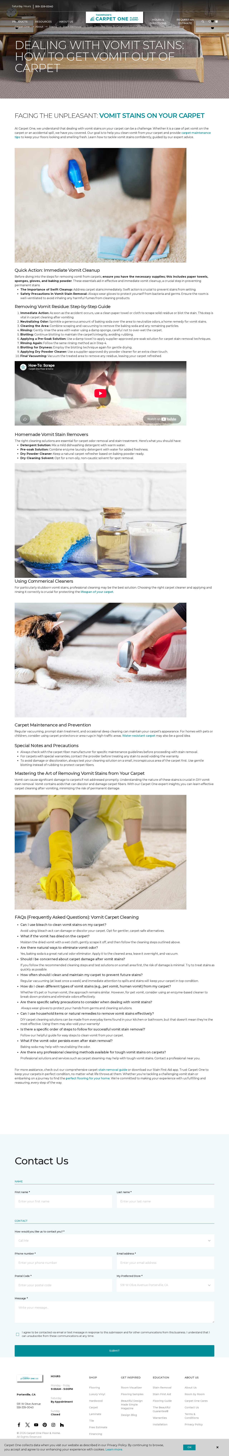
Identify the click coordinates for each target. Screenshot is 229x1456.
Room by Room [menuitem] (195, 1394)
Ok (189, 1447)
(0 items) (216, 21)
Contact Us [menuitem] (192, 1407)
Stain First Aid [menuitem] (162, 1394)
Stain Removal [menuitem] (162, 1387)
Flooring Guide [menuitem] (162, 1400)
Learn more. (114, 1449)
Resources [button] (43, 21)
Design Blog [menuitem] (129, 1415)
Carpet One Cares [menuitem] (196, 1400)
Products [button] (20, 21)
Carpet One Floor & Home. (43, 1433)
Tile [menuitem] (91, 1420)
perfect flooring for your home (88, 1078)
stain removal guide (112, 1069)
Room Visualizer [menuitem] (131, 1387)
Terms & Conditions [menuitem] (192, 1415)
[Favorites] (209, 22)
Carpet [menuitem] (93, 1407)
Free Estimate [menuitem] (98, 1427)
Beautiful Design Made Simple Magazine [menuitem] (132, 1404)
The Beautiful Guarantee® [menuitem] (161, 1409)
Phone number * (25, 1253)
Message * (21, 1298)
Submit (114, 1350)
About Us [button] (66, 21)
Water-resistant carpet (138, 735)
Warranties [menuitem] (160, 1417)
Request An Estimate (185, 21)
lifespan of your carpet (97, 592)
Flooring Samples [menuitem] (132, 1394)
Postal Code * (23, 1276)
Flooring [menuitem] (94, 1387)
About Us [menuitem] (191, 1387)
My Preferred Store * (129, 1276)
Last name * (124, 1192)
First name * (22, 1192)
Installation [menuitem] (160, 1424)
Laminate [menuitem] (95, 1414)
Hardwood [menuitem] (96, 1400)
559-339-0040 (44, 6)
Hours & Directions (158, 21)
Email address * (126, 1253)
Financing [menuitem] (95, 1434)
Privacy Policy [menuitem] (194, 1424)
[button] (202, 22)
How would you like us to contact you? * (39, 1231)
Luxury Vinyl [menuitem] (97, 1394)
